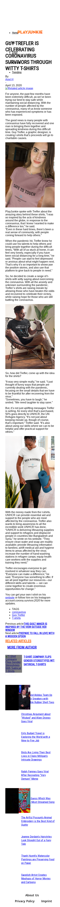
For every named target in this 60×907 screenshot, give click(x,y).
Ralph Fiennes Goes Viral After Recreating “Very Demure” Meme (35, 775)
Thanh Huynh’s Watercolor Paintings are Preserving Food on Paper (37, 859)
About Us (32, 895)
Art (13, 42)
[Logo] (7, 30)
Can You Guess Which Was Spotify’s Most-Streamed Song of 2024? (37, 802)
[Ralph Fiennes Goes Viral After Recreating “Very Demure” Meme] (12, 697)
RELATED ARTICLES (18, 641)
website (9, 597)
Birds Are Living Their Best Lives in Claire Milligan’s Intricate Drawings (35, 756)
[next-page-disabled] (13, 673)
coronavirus (19, 612)
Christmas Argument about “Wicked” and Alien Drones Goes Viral (35, 717)
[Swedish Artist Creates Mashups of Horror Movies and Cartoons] (12, 800)
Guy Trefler (18, 615)
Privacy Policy (25, 901)
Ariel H (9, 79)
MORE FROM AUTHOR (22, 647)
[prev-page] (7, 673)
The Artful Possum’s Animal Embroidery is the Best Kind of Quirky (38, 821)
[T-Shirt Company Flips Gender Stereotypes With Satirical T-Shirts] (13, 664)
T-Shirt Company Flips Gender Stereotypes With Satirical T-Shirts (40, 660)
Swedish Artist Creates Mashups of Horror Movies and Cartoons (35, 878)
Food (14, 52)
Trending (17, 72)
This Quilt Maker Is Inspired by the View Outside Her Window (26, 627)
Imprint (46, 901)
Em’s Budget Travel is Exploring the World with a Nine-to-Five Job (35, 737)
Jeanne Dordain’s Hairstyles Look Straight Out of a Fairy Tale (36, 840)
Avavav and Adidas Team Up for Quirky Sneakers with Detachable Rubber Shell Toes (37, 698)
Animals (16, 62)
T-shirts (16, 618)
